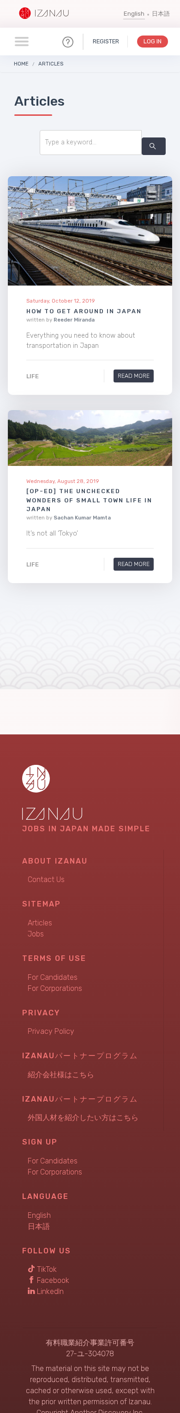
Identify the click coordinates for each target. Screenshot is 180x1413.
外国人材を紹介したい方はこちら (83, 1117)
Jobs (36, 934)
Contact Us (46, 879)
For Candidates (53, 977)
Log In (153, 41)
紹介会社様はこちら (61, 1074)
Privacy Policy (51, 1031)
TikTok (46, 1269)
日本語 (161, 13)
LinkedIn (49, 1291)
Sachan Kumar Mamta (82, 517)
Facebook (52, 1280)
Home (21, 63)
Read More (134, 376)
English (134, 13)
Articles (50, 63)
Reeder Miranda (74, 319)
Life (32, 376)
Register (106, 41)
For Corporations (55, 988)
